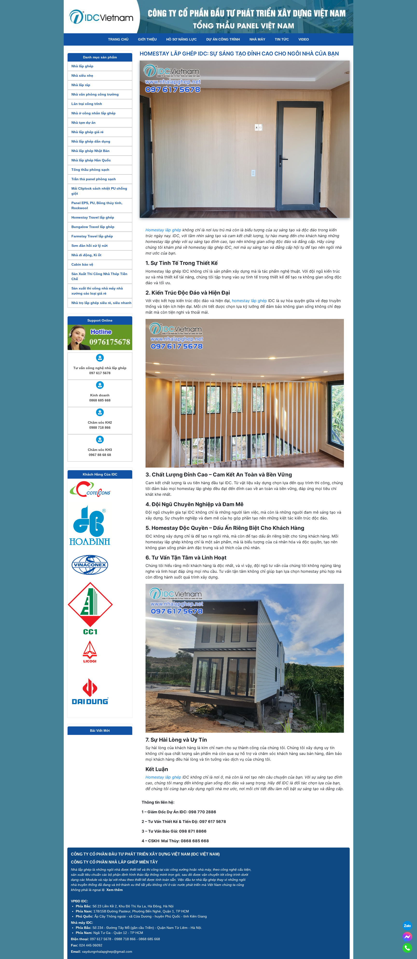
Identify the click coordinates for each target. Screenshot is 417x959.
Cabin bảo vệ (82, 264)
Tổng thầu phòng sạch (90, 170)
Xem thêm (114, 890)
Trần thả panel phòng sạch (93, 179)
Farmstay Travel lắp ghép (92, 236)
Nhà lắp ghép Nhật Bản (90, 151)
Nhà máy (257, 39)
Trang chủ (118, 39)
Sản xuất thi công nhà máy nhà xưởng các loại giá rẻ (97, 290)
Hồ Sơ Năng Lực (181, 39)
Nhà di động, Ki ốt (86, 255)
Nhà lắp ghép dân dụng (90, 141)
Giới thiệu (147, 39)
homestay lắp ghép (249, 300)
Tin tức (282, 39)
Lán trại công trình (86, 104)
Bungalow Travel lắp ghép (92, 227)
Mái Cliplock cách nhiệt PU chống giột (99, 190)
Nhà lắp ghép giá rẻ (87, 132)
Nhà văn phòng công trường (95, 94)
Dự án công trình (223, 39)
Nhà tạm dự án (83, 122)
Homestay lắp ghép (163, 230)
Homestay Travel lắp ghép (92, 217)
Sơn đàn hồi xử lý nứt (89, 246)
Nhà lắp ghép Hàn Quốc (91, 160)
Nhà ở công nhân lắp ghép (93, 113)
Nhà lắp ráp (80, 85)
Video (304, 39)
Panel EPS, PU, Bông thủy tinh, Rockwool (96, 205)
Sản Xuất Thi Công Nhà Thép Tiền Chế (99, 276)
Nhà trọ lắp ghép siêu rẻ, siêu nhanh (101, 303)
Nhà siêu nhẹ (82, 75)
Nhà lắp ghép (82, 66)
